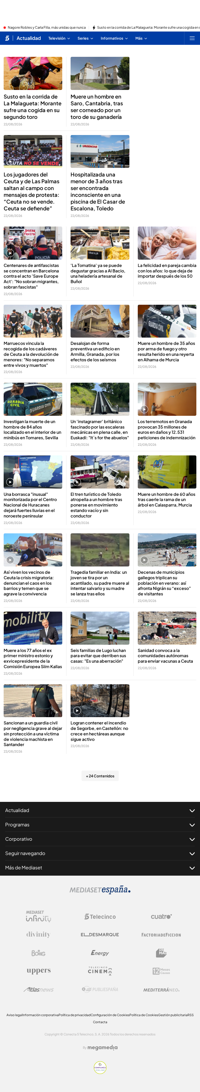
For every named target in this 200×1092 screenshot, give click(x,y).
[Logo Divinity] (39, 934)
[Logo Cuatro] (161, 916)
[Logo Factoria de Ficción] (161, 934)
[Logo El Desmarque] (100, 934)
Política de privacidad (75, 1015)
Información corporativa (40, 1015)
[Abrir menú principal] (192, 38)
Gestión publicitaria (173, 1015)
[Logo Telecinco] (100, 916)
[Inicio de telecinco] (7, 38)
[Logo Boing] (39, 953)
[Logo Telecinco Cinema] (100, 971)
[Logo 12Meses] (161, 971)
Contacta (100, 1022)
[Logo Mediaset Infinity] (38, 916)
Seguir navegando (25, 853)
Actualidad (29, 38)
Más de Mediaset (23, 867)
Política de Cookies (143, 1015)
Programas (17, 824)
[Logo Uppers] (38, 971)
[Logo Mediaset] (100, 893)
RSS (191, 1015)
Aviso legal (14, 1015)
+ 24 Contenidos (100, 775)
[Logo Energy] (100, 953)
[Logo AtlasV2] (38, 989)
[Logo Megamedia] (102, 1047)
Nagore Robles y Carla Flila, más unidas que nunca (47, 28)
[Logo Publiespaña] (100, 989)
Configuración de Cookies (110, 1015)
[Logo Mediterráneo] (161, 989)
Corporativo (18, 839)
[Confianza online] (100, 1072)
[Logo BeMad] (161, 953)
